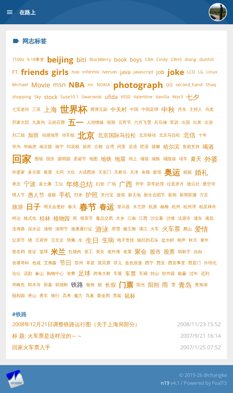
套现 (157, 172)
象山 (39, 273)
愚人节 (36, 194)
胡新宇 (184, 251)
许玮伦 (210, 263)
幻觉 (100, 184)
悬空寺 (209, 184)
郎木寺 (34, 284)
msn (59, 84)
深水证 (34, 229)
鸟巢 (90, 295)
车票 (130, 273)
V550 (125, 97)
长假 (110, 284)
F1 (15, 72)
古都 (98, 146)
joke (175, 71)
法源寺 (184, 218)
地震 (120, 158)
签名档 (18, 251)
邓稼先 (18, 284)
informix (90, 72)
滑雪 (116, 229)
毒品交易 (104, 218)
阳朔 (153, 284)
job (160, 72)
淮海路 (18, 229)
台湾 (110, 146)
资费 (71, 273)
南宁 (59, 146)
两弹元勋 (98, 109)
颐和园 (18, 295)
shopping (21, 97)
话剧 (28, 273)
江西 (143, 218)
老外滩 (113, 251)
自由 (198, 251)
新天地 (134, 195)
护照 (92, 195)
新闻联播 (188, 195)
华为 (16, 146)
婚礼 (201, 172)
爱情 (201, 228)
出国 (185, 122)
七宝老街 (20, 109)
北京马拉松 (169, 135)
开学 (139, 184)
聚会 (141, 251)
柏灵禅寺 (207, 206)
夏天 (196, 158)
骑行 (55, 295)
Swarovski (92, 97)
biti (81, 59)
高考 (66, 295)
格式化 (30, 218)
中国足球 (149, 109)
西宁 (149, 263)
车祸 (143, 273)
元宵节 (124, 122)
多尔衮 (34, 172)
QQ (169, 84)
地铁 (106, 158)
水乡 (120, 218)
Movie (40, 84)
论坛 (16, 273)
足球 (84, 273)
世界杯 (73, 109)
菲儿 (117, 263)
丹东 (182, 109)
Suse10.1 (69, 97)
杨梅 (164, 206)
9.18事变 (35, 59)
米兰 (58, 251)
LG (200, 72)
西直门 (194, 263)
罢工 (88, 251)
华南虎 (30, 146)
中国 (134, 109)
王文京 (57, 240)
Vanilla (162, 97)
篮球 (43, 251)
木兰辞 (139, 206)
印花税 (73, 146)
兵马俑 (160, 122)
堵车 (183, 158)
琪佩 (71, 240)
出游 (208, 122)
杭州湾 (189, 206)
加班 (33, 135)
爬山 (187, 229)
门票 (126, 285)
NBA (77, 85)
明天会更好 (54, 206)
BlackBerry (100, 59)
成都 (51, 195)
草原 (90, 263)
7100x (18, 59)
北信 (189, 135)
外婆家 (18, 172)
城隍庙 (169, 158)
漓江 (143, 229)
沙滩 (170, 218)
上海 (50, 109)
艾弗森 (50, 263)
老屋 (127, 251)
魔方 (78, 295)
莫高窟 (104, 263)
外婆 (211, 158)
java (125, 72)
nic (91, 84)
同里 (121, 146)
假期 (111, 122)
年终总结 (79, 183)
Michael (20, 84)
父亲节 (18, 240)
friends (35, 71)
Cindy (162, 59)
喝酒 (208, 146)
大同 (59, 172)
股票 (169, 251)
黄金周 (103, 295)
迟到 (205, 273)
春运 (107, 207)
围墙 (39, 158)
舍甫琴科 (20, 263)
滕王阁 (129, 229)
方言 (204, 195)
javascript (143, 72)
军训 (174, 122)
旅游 (17, 206)
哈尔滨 (171, 146)
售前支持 (191, 146)
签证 (32, 251)
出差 (197, 122)
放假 (120, 195)
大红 (71, 172)
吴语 (133, 146)
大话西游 (86, 172)
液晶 (209, 218)
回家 (22, 158)
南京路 (45, 146)
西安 (161, 263)
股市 (155, 251)
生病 (108, 240)
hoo (75, 72)
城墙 (144, 158)
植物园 (61, 218)
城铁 (156, 158)
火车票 (171, 229)
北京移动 (147, 135)
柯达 (16, 218)
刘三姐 (18, 135)
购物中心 (55, 273)
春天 (72, 206)
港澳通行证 (81, 229)
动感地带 (50, 135)
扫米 (78, 195)
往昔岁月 (175, 184)
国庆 (50, 158)
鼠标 (129, 295)
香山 (32, 295)
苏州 (79, 263)
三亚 (36, 109)
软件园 (168, 273)
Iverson (109, 72)
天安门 (104, 172)
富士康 (45, 184)
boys (136, 59)
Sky (37, 97)
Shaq (211, 84)
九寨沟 (38, 122)
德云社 (193, 184)
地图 (93, 158)
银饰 (90, 284)
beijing (60, 59)
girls (60, 71)
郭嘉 (48, 284)
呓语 (144, 146)
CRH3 (176, 59)
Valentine (143, 97)
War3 (177, 97)
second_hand (189, 84)
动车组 (68, 135)
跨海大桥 (101, 273)
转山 (154, 273)
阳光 (141, 284)
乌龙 (209, 109)
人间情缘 (95, 122)
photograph (138, 84)
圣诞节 (79, 158)
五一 (76, 122)
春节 (87, 206)
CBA (149, 59)
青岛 (185, 284)
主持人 (195, 109)
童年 (204, 240)
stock (50, 96)
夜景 (48, 172)
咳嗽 (156, 146)
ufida (111, 96)
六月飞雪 (142, 122)
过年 (193, 273)
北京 (86, 135)
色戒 (36, 263)
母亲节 (86, 218)
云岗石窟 (56, 122)
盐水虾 (167, 240)
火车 (154, 229)
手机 (65, 195)
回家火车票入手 (31, 347)
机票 (153, 206)
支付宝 (107, 195)
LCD (191, 72)
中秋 (168, 109)
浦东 (198, 218)
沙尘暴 (156, 218)
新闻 (172, 195)
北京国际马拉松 (117, 135)
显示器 (123, 206)
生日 (92, 240)
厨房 (87, 146)
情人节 (18, 195)
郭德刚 (61, 284)
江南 (131, 218)
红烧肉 (75, 251)
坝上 (133, 158)
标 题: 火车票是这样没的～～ (47, 335)
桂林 (44, 218)
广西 (125, 183)
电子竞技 (125, 240)
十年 (202, 135)
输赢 (182, 273)
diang (190, 59)
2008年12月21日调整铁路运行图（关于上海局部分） (76, 324)
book (120, 59)
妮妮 (187, 172)
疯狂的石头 (147, 240)
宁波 (30, 184)
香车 (43, 295)
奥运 (172, 172)
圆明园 (64, 158)
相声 (181, 240)
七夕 (192, 96)
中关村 (118, 109)
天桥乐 (120, 172)
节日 (65, 263)
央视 (145, 172)
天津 (134, 172)
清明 (48, 229)
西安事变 (176, 263)
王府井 (41, 240)
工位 (59, 184)
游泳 (102, 228)
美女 (100, 251)
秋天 (193, 240)
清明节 (61, 229)
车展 (117, 273)
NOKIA (103, 84)
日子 (33, 207)
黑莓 (117, 295)
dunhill (206, 59)
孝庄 (16, 184)
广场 (111, 184)
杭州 (176, 206)
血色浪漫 (133, 263)
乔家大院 (20, 122)
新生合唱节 (154, 195)
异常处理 (155, 184)
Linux (211, 72)
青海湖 (201, 284)
